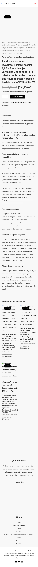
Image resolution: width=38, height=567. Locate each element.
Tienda (19, 529)
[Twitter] (19, 562)
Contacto (19, 544)
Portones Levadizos (26, 57)
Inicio (3, 42)
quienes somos (19, 526)
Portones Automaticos (14, 42)
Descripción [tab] (6, 115)
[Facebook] (16, 562)
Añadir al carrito (17, 97)
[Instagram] (22, 562)
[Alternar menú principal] (35, 3)
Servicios (19, 532)
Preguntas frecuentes (19, 541)
